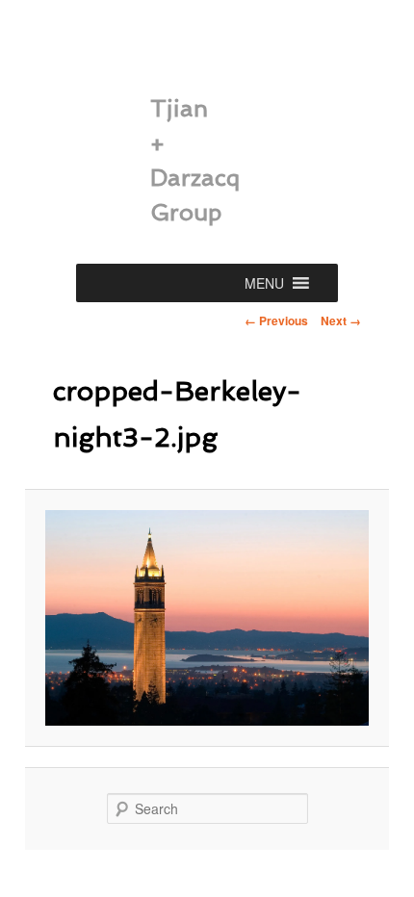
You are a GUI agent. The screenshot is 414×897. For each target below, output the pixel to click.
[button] (264, 283)
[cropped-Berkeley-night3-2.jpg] (206, 618)
